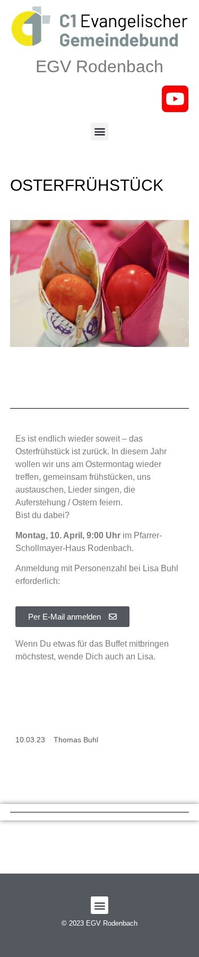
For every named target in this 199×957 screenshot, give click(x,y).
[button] (99, 131)
